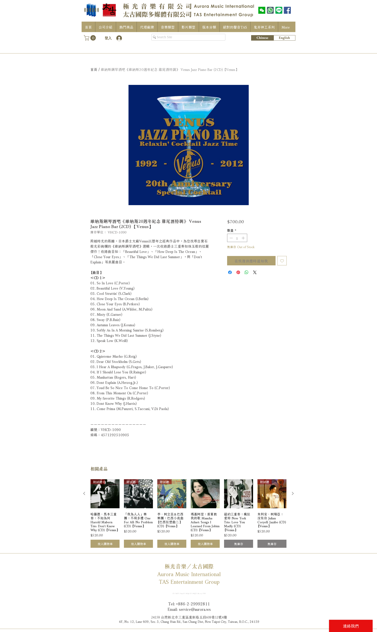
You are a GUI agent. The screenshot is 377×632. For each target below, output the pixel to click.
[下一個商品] (292, 493)
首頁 (93, 69)
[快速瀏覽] (205, 493)
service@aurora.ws (195, 609)
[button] (90, 38)
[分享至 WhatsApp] (246, 272)
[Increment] (244, 238)
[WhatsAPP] (270, 10)
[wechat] (261, 10)
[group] (188, 513)
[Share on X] (254, 272)
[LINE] (278, 10)
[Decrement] (231, 238)
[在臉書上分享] (230, 272)
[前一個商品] (84, 493)
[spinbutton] (237, 238)
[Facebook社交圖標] (287, 10)
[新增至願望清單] (282, 261)
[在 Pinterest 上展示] (238, 272)
